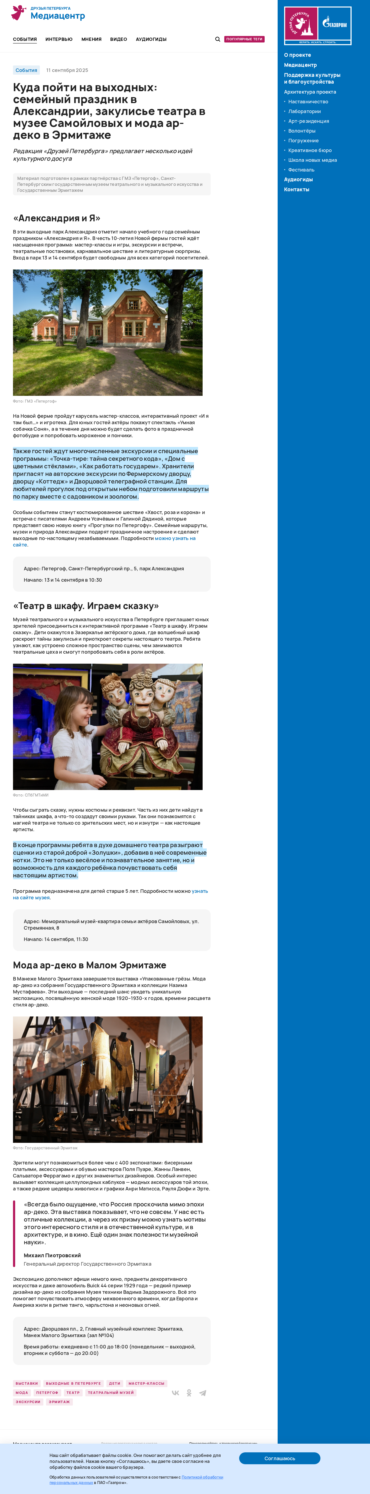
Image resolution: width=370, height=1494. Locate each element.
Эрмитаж (59, 1402)
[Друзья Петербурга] (48, 13)
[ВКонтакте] (175, 1392)
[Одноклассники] (189, 1392)
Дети (114, 1383)
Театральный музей (111, 1392)
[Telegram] (202, 1392)
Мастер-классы (147, 1383)
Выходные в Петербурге (73, 1383)
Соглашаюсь (280, 1458)
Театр (73, 1392)
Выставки (27, 1383)
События (26, 70)
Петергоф (47, 1392)
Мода (22, 1392)
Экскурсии (28, 1402)
